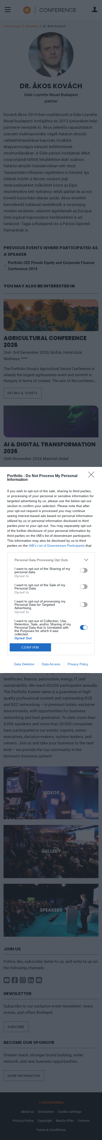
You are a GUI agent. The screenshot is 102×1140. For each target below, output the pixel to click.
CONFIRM (30, 647)
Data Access (51, 664)
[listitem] (51, 559)
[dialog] (51, 570)
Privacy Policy (78, 664)
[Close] (92, 476)
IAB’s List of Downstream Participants (57, 545)
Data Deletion (24, 664)
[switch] (84, 570)
